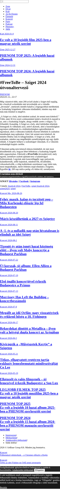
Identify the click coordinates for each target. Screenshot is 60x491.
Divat (8, 9)
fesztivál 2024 (14, 186)
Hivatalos (13, 181)
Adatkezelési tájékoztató (16, 440)
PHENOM (5, 94)
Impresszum (11, 435)
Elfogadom (39, 470)
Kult (7, 11)
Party (8, 21)
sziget (13, 188)
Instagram (35, 181)
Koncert (9, 19)
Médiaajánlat (11, 437)
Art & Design (12, 14)
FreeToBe (25, 186)
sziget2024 (4, 188)
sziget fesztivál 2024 (40, 186)
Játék (8, 29)
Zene (8, 6)
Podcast (9, 24)
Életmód (9, 16)
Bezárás (3, 487)
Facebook (24, 181)
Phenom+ (10, 26)
